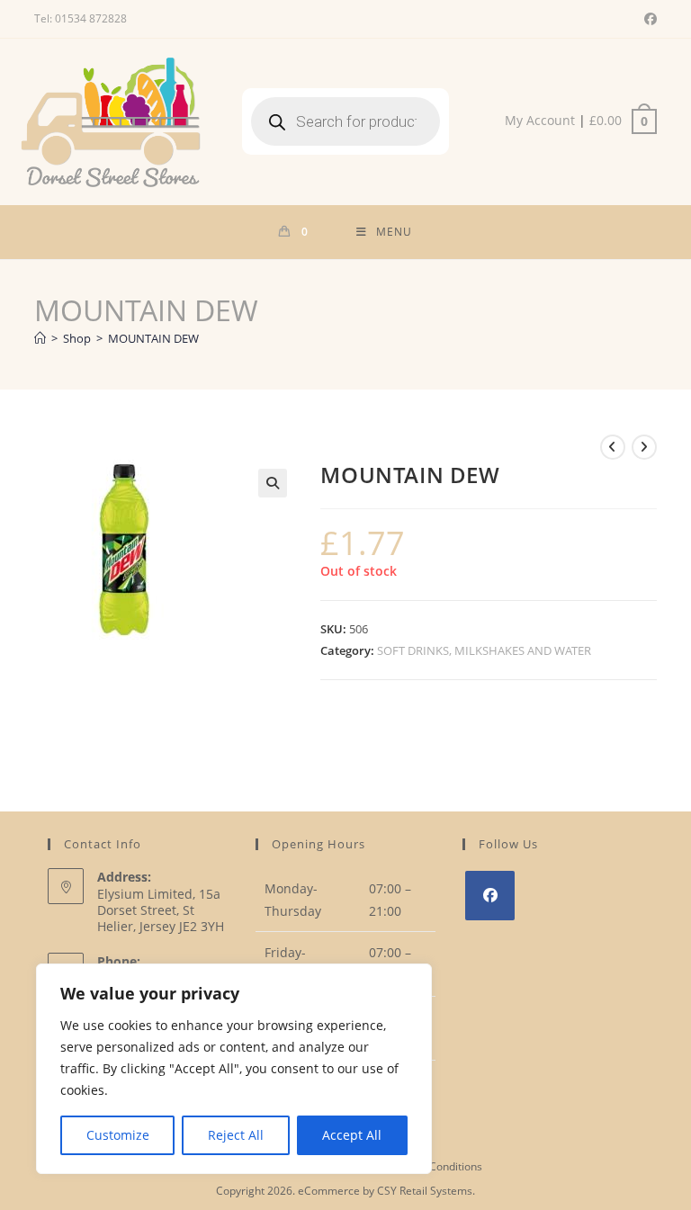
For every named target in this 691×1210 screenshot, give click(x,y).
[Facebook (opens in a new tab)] (648, 19)
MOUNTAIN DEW (153, 338)
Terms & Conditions (432, 1166)
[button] (272, 483)
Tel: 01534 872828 (80, 18)
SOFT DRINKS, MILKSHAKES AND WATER (484, 650)
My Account (540, 120)
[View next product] (644, 447)
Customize (117, 1134)
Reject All (236, 1134)
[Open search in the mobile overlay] (345, 121)
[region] (234, 1069)
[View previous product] (612, 447)
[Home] (40, 338)
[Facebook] (490, 895)
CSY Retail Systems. (426, 1190)
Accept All (351, 1134)
